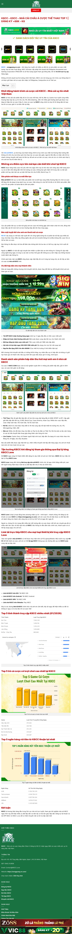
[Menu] (2, 4)
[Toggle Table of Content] (12, 85)
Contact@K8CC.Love (13, 867)
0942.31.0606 (9, 863)
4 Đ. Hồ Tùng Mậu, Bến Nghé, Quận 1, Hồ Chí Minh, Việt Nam (27, 859)
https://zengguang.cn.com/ (16, 872)
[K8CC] (36, 4)
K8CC (3, 67)
